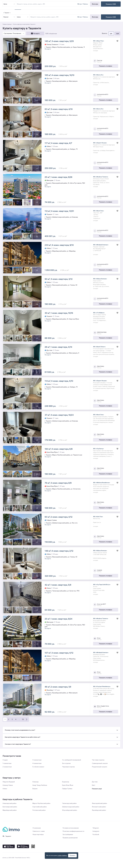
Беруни (34, 789)
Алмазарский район (9, 803)
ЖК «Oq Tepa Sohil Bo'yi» (101, 584)
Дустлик (95, 782)
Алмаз (5, 789)
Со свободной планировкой (71, 760)
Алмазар (35, 782)
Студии (5, 760)
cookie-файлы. (62, 855)
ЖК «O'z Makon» (99, 313)
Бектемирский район (10, 807)
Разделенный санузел (99, 767)
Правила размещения (70, 838)
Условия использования (71, 828)
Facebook (96, 834)
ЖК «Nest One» (98, 211)
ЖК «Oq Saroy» (98, 448)
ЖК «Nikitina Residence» (101, 482)
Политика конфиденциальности (73, 831)
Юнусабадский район (69, 810)
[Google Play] (23, 846)
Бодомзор (65, 782)
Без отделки (66, 763)
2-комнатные (7, 767)
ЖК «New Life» (98, 75)
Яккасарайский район (99, 803)
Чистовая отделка (98, 760)
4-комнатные (37, 763)
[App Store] (9, 846)
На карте (36, 33)
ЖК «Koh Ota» (98, 516)
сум (117, 33)
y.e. (111, 33)
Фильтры (95, 17)
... (19, 719)
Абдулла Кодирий (9, 782)
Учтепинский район (39, 810)
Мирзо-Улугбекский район (41, 803)
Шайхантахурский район (70, 807)
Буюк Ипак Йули (67, 785)
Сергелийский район (39, 807)
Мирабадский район (10, 810)
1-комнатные (7, 763)
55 (23, 719)
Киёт (93, 785)
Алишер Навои (8, 785)
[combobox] (54, 17)
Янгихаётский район (99, 807)
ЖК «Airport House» (100, 143)
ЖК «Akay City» (98, 41)
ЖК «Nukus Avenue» (100, 279)
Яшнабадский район (99, 810)
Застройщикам (68, 834)
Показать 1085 (111, 17)
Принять (72, 855)
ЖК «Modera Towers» (100, 177)
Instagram (96, 831)
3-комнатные (37, 760)
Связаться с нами (39, 831)
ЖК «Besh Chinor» (99, 347)
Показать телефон (105, 66)
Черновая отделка (68, 767)
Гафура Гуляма (67, 789)
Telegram (96, 828)
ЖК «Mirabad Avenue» (100, 245)
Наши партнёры (38, 834)
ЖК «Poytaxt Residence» (101, 686)
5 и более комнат (38, 767)
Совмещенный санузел (100, 763)
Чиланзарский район (69, 803)
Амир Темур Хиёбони (39, 785)
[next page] (26, 719)
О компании (37, 828)
